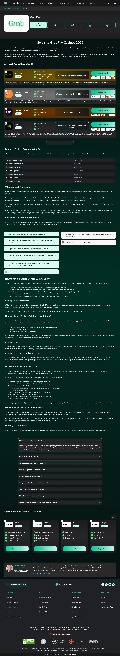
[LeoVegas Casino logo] (9, 94)
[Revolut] (66, 524)
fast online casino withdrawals (63, 371)
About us (104, 597)
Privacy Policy (43, 602)
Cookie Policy (43, 607)
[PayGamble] (64, 584)
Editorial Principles (12, 602)
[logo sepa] (93, 641)
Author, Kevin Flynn (107, 607)
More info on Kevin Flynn (41, 573)
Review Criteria (11, 607)
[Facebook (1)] (109, 584)
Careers (9, 597)
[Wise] (37, 524)
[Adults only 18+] (43, 641)
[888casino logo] (9, 126)
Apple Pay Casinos (77, 617)
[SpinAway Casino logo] (9, 112)
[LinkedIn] (106, 584)
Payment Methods (29, 3)
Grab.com (19, 382)
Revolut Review (74, 549)
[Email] (102, 584)
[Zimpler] (95, 524)
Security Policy (43, 612)
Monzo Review (17, 549)
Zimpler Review (103, 549)
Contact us (104, 602)
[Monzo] (9, 524)
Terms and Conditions (46, 597)
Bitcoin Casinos (76, 602)
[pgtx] (113, 584)
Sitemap (9, 612)
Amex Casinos (75, 612)
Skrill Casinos (75, 607)
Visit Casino (102, 73)
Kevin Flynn (18, 568)
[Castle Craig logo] (58, 641)
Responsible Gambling (14, 617)
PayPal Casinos (76, 597)
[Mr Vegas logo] (9, 74)
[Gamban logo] (76, 641)
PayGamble (7, 8)
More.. (60, 143)
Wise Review (45, 549)
